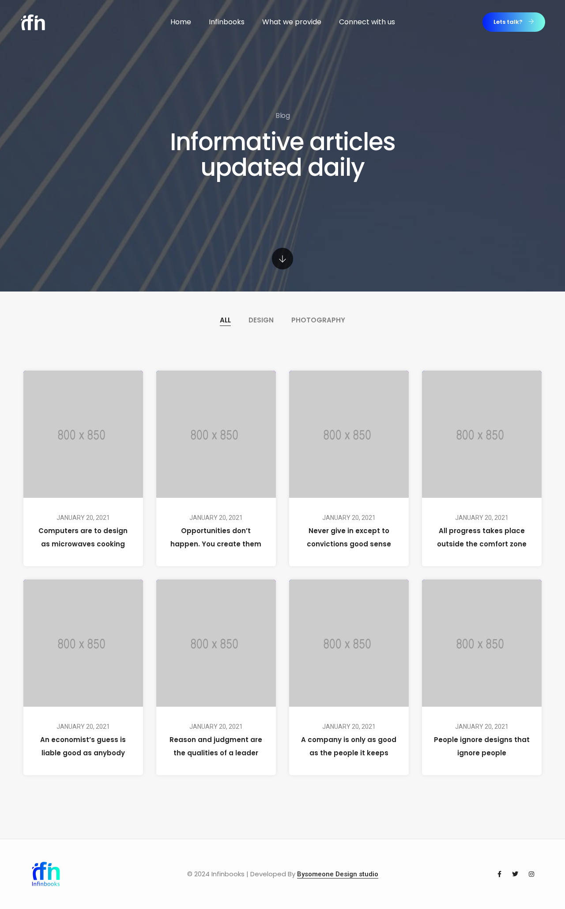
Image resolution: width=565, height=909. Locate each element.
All (225, 320)
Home (180, 22)
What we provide (291, 22)
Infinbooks (227, 22)
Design (261, 320)
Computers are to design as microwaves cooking (83, 537)
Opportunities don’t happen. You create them (216, 537)
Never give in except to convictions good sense (349, 537)
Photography (318, 320)
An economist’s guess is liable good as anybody (83, 746)
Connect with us (367, 22)
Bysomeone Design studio (337, 874)
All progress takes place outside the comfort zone (482, 537)
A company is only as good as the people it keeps (348, 746)
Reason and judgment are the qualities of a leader (216, 746)
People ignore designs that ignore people (482, 746)
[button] (513, 22)
